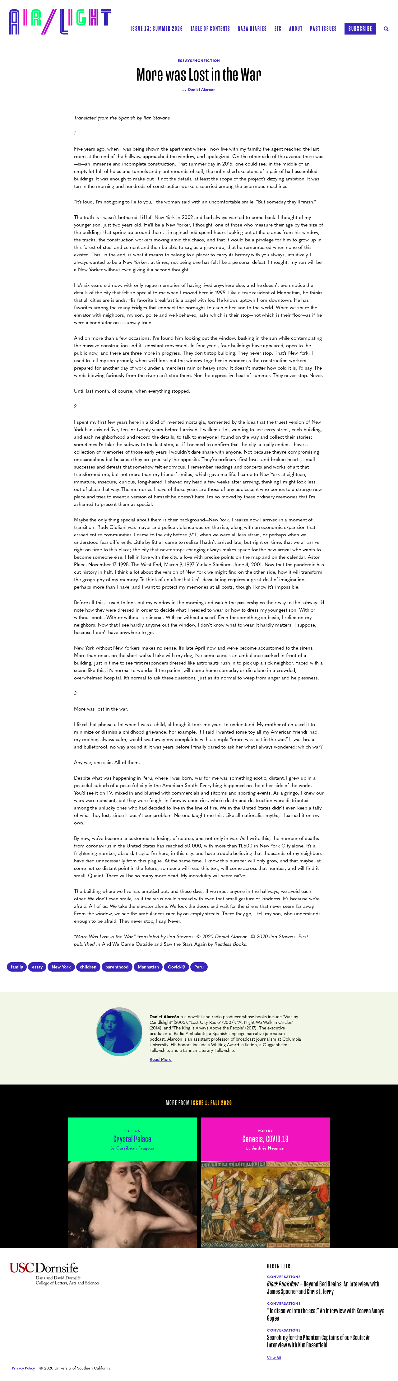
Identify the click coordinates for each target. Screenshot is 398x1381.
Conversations (284, 1276)
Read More (161, 1059)
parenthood (116, 966)
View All (274, 1358)
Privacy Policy (23, 1368)
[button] (210, 29)
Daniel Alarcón (201, 89)
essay (37, 966)
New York (61, 966)
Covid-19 (176, 966)
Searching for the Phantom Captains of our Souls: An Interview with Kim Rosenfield (319, 1341)
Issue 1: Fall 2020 (211, 1103)
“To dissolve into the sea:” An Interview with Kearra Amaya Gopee (325, 1314)
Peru (199, 966)
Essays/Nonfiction (199, 60)
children (88, 966)
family (17, 966)
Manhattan (148, 966)
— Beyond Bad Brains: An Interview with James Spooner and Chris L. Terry (323, 1288)
